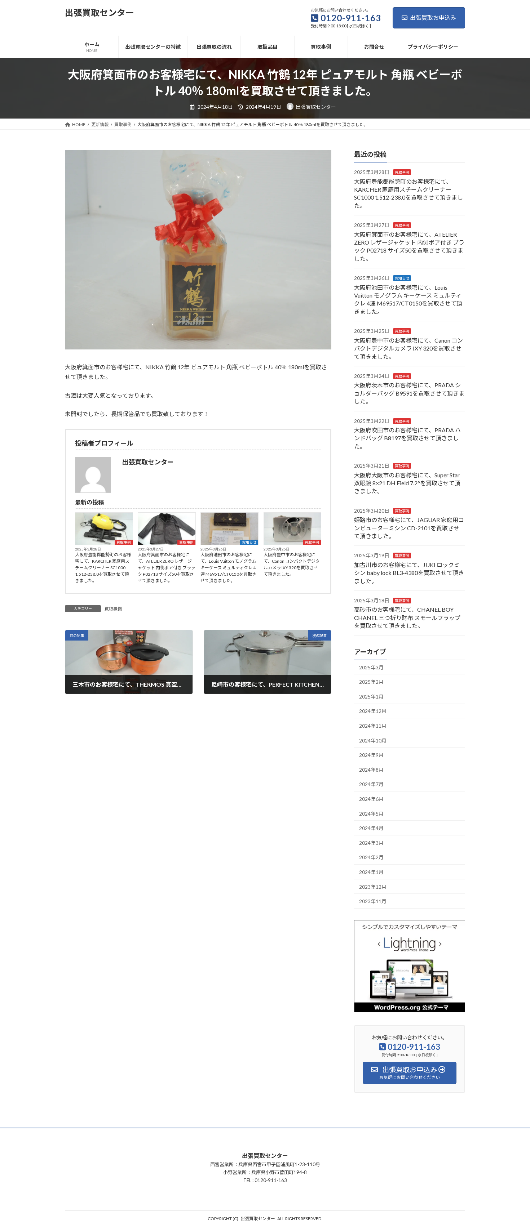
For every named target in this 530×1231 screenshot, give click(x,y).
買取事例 (123, 542)
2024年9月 (371, 755)
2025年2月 (371, 682)
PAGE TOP (511, 1187)
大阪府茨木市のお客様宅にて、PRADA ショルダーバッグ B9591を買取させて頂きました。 (409, 393)
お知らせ (249, 542)
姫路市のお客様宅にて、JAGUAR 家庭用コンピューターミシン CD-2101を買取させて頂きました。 (409, 527)
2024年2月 (371, 857)
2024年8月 (371, 769)
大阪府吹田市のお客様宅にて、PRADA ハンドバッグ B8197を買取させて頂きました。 (407, 438)
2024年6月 (371, 799)
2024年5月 (371, 813)
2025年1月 (371, 696)
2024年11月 (373, 726)
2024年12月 (373, 711)
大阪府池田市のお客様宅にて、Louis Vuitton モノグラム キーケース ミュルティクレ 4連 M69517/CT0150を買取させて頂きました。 (228, 567)
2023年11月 (373, 901)
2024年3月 (371, 842)
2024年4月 (371, 828)
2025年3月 (371, 667)
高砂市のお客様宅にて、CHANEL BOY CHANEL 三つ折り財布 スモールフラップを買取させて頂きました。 (407, 617)
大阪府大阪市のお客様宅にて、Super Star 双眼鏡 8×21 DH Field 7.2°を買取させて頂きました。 (407, 482)
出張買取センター (257, 1218)
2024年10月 (373, 740)
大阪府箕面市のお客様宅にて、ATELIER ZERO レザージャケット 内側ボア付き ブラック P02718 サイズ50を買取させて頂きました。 (166, 567)
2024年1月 (371, 872)
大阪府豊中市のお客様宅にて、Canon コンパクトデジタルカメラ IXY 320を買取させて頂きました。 (292, 564)
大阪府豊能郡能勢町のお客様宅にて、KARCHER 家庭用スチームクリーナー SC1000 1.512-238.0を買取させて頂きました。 (103, 567)
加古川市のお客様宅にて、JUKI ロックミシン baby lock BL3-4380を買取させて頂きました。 (409, 572)
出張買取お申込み (433, 17)
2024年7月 (371, 784)
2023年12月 (373, 886)
